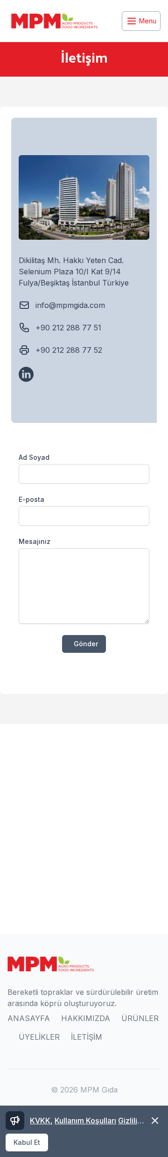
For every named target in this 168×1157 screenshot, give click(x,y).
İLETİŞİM (86, 1037)
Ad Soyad (34, 457)
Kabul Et (27, 1142)
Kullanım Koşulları (85, 1120)
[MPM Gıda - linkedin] (26, 374)
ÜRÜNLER (140, 1018)
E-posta (31, 499)
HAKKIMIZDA (85, 1018)
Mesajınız (34, 541)
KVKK (40, 1120)
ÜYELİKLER (39, 1037)
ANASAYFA (28, 1018)
